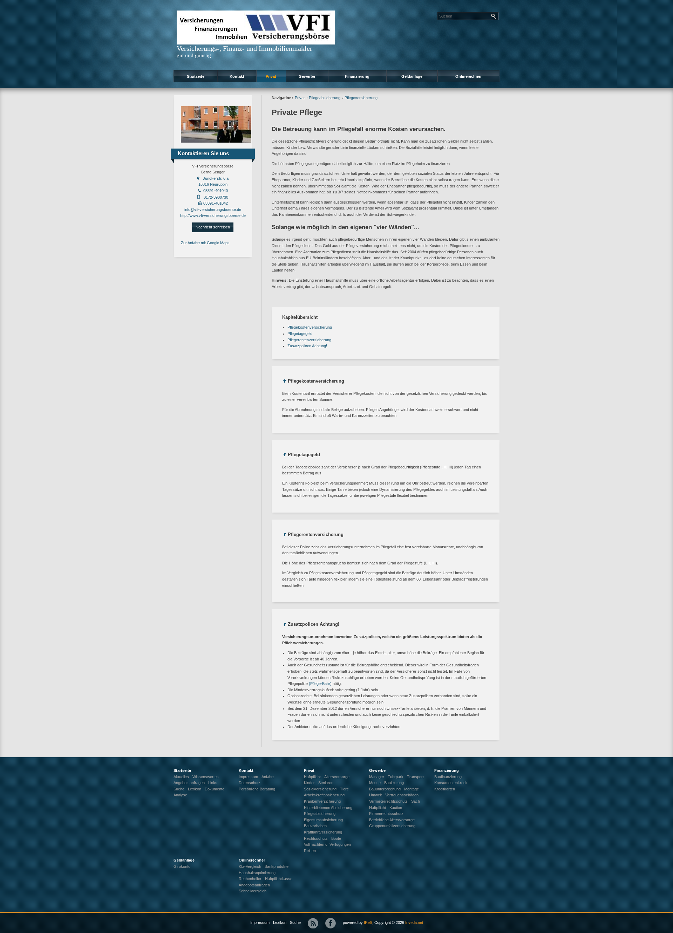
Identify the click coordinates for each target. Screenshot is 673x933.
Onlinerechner (468, 76)
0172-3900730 (216, 197)
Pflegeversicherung (361, 98)
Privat (271, 76)
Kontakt (237, 76)
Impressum (260, 922)
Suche (295, 922)
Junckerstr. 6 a (216, 178)
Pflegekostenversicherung (309, 327)
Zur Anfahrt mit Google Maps (205, 243)
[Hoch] (285, 382)
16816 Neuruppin (212, 184)
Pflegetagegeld (299, 333)
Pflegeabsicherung (324, 98)
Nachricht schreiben (213, 227)
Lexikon (279, 922)
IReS (368, 922)
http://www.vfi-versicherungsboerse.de (213, 215)
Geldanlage (411, 76)
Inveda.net (414, 922)
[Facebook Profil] (330, 923)
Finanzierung (357, 76)
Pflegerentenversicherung (309, 340)
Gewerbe (307, 76)
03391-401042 (215, 203)
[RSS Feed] (313, 923)
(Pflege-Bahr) (320, 683)
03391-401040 (215, 190)
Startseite (195, 76)
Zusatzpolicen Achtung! (307, 346)
